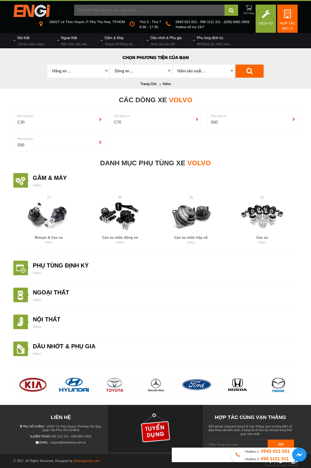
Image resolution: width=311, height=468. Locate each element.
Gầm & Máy (50, 178)
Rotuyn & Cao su (49, 239)
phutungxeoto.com (87, 461)
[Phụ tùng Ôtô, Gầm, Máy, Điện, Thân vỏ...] (31, 16)
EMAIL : (44, 442)
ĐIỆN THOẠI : (42, 436)
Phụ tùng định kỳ (61, 265)
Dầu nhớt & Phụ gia (64, 346)
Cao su (262, 239)
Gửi (281, 444)
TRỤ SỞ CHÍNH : (34, 426)
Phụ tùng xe (25, 116)
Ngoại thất (51, 292)
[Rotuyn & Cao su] (49, 217)
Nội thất (46, 319)
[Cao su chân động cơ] (120, 217)
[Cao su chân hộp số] (191, 217)
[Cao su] (262, 217)
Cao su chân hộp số (191, 239)
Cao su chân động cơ (120, 239)
